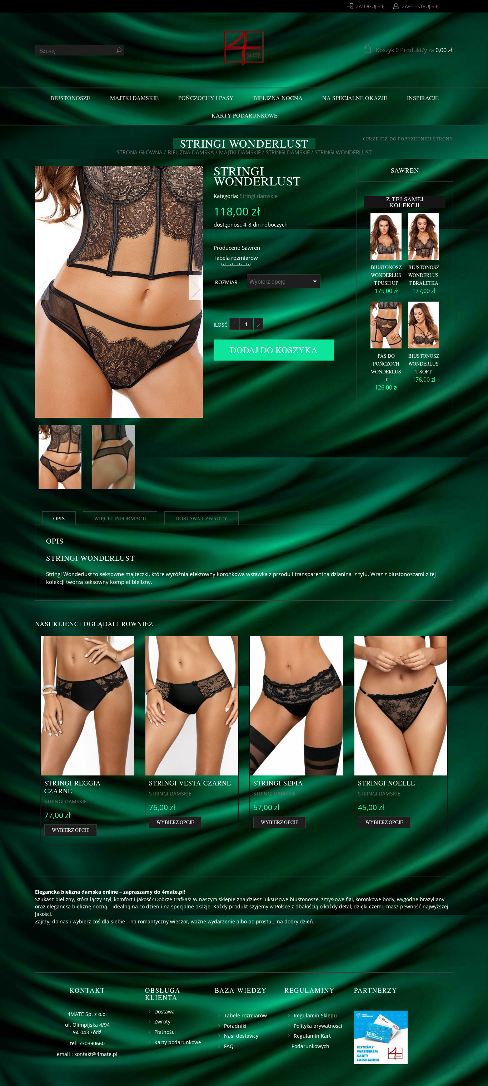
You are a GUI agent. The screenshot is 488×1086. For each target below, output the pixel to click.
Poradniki (235, 1025)
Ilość (221, 324)
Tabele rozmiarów (245, 1015)
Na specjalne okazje (354, 97)
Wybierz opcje (70, 830)
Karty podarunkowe (244, 115)
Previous (42, 287)
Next (196, 287)
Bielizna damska (191, 152)
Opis (59, 518)
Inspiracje (423, 97)
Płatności (165, 1031)
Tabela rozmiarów (236, 257)
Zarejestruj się (420, 6)
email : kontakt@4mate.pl (87, 1054)
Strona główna (140, 152)
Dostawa (164, 1011)
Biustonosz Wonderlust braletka (423, 275)
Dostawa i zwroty (201, 518)
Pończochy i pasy (206, 97)
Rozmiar (226, 282)
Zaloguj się (370, 6)
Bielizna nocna (278, 97)
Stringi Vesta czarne (190, 783)
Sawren (251, 247)
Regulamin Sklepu (315, 1015)
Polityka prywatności (318, 1025)
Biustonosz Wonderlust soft (423, 363)
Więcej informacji (120, 518)
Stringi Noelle (386, 783)
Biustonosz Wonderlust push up (386, 275)
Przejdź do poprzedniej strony (409, 139)
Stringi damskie (288, 152)
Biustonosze (70, 97)
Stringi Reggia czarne (72, 787)
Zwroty (162, 1021)
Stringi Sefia (278, 783)
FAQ (229, 1046)
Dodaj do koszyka (274, 350)
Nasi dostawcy (241, 1035)
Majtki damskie (134, 97)
